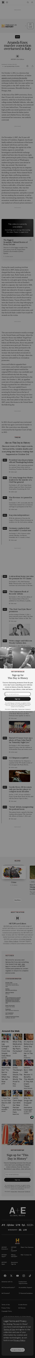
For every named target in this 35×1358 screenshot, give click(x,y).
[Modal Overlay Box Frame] (17, 679)
